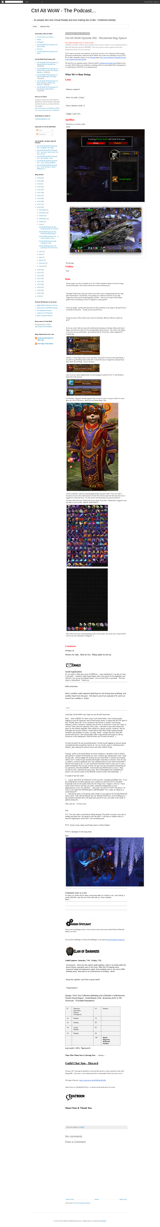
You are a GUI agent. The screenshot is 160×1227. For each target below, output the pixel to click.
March (41, 260)
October (42, 216)
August (41, 221)
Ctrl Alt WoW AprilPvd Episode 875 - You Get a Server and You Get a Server (47, 152)
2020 (39, 196)
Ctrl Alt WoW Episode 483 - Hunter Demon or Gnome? (49, 228)
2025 (39, 181)
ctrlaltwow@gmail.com (42, 119)
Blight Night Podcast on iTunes (47, 305)
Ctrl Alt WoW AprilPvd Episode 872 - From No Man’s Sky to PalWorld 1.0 (47, 167)
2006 (39, 296)
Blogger (103, 1221)
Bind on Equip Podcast (44, 316)
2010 (39, 284)
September (43, 219)
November (42, 213)
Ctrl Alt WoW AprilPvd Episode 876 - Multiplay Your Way (47, 147)
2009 (39, 287)
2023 (39, 187)
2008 (39, 290)
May (40, 254)
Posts (40, 130)
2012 (39, 278)
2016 (39, 207)
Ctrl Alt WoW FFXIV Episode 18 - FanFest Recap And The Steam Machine (48, 70)
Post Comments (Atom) (82, 1203)
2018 (39, 201)
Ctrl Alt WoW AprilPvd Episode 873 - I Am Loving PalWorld (47, 161)
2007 (39, 293)
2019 (39, 198)
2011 (39, 281)
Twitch (39, 39)
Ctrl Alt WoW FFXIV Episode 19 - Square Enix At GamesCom (48, 63)
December (42, 210)
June (41, 251)
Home (35, 26)
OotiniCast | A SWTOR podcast (47, 308)
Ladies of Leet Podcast (44, 313)
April (40, 257)
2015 (39, 270)
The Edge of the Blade (45, 344)
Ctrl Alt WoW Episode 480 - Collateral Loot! (48, 242)
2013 (39, 276)
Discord (39, 49)
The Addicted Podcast (44, 310)
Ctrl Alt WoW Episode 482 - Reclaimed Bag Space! (48, 232)
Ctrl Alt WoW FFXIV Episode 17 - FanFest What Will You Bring (48, 76)
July (40, 224)
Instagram (40, 42)
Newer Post (70, 1199)
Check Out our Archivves (45, 37)
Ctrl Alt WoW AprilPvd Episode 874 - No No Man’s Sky (47, 157)
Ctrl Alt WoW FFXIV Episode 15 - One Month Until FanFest (48, 88)
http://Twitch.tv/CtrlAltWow (43, 327)
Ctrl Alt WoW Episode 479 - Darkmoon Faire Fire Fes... (49, 247)
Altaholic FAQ (44, 26)
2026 (39, 178)
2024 (39, 184)
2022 (39, 190)
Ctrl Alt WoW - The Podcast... (63, 10)
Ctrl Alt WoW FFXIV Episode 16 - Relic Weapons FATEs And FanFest (48, 83)
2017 (39, 204)
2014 (39, 273)
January (42, 266)
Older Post (123, 1199)
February (42, 263)
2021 (39, 193)
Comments (42, 134)
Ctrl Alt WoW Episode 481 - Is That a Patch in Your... (48, 237)
